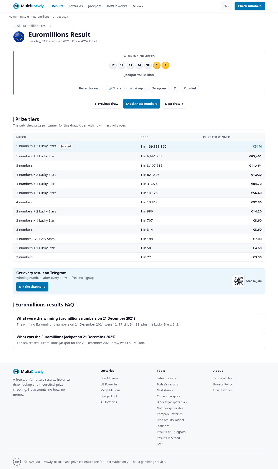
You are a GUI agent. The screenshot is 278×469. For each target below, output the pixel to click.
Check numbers (249, 6)
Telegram (159, 88)
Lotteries (76, 6)
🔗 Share (115, 88)
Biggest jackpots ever (172, 402)
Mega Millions (110, 390)
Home (13, 16)
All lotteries (109, 402)
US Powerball (110, 384)
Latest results (166, 378)
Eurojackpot (109, 396)
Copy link (190, 88)
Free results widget (170, 420)
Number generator (170, 408)
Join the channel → (32, 287)
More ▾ (138, 6)
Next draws (165, 390)
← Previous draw (106, 104)
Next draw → (174, 104)
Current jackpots (168, 396)
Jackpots (94, 6)
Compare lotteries (170, 414)
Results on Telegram (171, 432)
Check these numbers (141, 104)
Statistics (163, 426)
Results (57, 6)
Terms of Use (222, 378)
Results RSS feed (168, 438)
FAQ (160, 444)
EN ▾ (227, 6)
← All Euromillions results (32, 26)
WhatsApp (137, 88)
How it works (117, 6)
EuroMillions (109, 378)
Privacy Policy (223, 384)
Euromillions (41, 16)
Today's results (167, 384)
